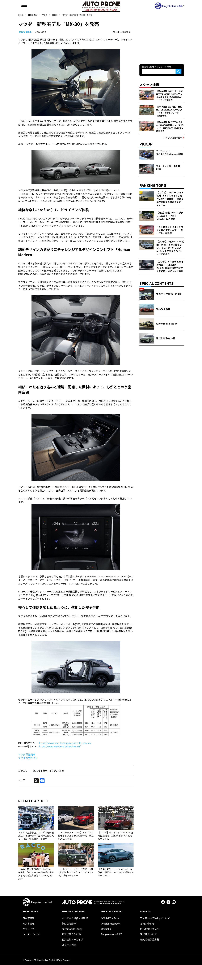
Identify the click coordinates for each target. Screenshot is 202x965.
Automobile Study (72, 929)
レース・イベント (32, 934)
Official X (106, 929)
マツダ (52, 770)
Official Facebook (110, 923)
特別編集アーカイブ (72, 939)
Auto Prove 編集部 (122, 31)
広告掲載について (149, 929)
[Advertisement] (161, 39)
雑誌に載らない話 (71, 934)
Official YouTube (110, 918)
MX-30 (61, 770)
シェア (21, 780)
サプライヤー (30, 929)
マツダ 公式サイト (28, 758)
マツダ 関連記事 (26, 754)
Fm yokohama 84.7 (111, 934)
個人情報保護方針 (149, 939)
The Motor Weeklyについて (155, 918)
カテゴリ (23, 770)
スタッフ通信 (69, 945)
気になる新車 (25, 31)
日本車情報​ (28, 918)
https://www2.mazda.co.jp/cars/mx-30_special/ (65, 743)
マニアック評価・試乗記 (75, 918)
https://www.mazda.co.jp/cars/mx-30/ (60, 746)
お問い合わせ (147, 923)
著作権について (148, 934)
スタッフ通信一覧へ (173, 137)
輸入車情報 (28, 923)
